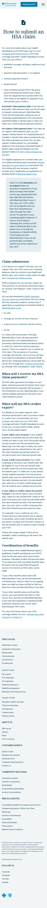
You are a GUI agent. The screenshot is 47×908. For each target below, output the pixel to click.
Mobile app (6, 812)
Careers (5, 732)
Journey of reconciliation (11, 792)
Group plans (8, 670)
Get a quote (6, 674)
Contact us (6, 766)
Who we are (6, 728)
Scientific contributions (11, 782)
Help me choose (8, 716)
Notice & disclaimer (9, 822)
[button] (29, 4)
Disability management (11, 688)
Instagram (6, 875)
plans (10, 645)
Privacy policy (7, 826)
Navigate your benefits (11, 755)
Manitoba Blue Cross (27, 174)
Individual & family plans (11, 649)
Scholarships (7, 785)
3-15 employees (8, 678)
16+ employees (7, 681)
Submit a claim (7, 752)
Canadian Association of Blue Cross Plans (18, 808)
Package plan (7, 709)
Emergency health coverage (13, 702)
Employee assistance (10, 685)
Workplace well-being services (14, 692)
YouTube (5, 879)
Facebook (6, 872)
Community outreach (10, 778)
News (4, 735)
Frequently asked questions (13, 762)
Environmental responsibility (13, 789)
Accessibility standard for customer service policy (21, 805)
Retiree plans (7, 653)
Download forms (8, 759)
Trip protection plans (10, 705)
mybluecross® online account (15, 54)
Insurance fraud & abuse (11, 815)
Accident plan (7, 663)
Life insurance (7, 660)
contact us (17, 617)
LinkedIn (5, 882)
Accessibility (7, 819)
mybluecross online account (19, 278)
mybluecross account (34, 364)
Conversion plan (8, 656)
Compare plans (7, 712)
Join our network (8, 739)
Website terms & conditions (12, 829)
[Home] (9, 4)
